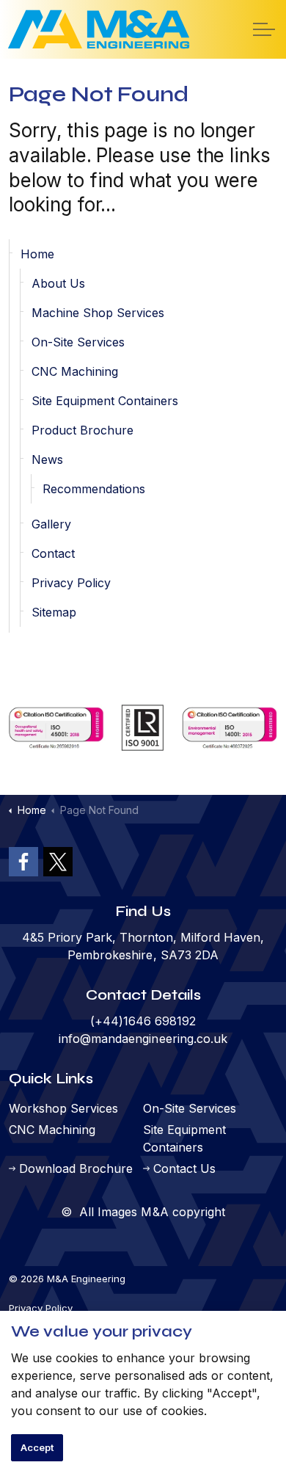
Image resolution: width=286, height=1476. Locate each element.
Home (37, 254)
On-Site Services (78, 342)
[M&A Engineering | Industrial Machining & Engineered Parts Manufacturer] (98, 29)
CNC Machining (75, 371)
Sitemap (54, 612)
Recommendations (94, 488)
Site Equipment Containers (105, 400)
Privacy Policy (71, 582)
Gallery (51, 524)
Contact (53, 553)
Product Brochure (82, 430)
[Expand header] (264, 29)
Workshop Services (63, 1108)
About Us (58, 283)
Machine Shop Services (98, 312)
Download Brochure (76, 1168)
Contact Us (184, 1168)
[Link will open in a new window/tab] (23, 861)
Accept (37, 1447)
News (47, 459)
